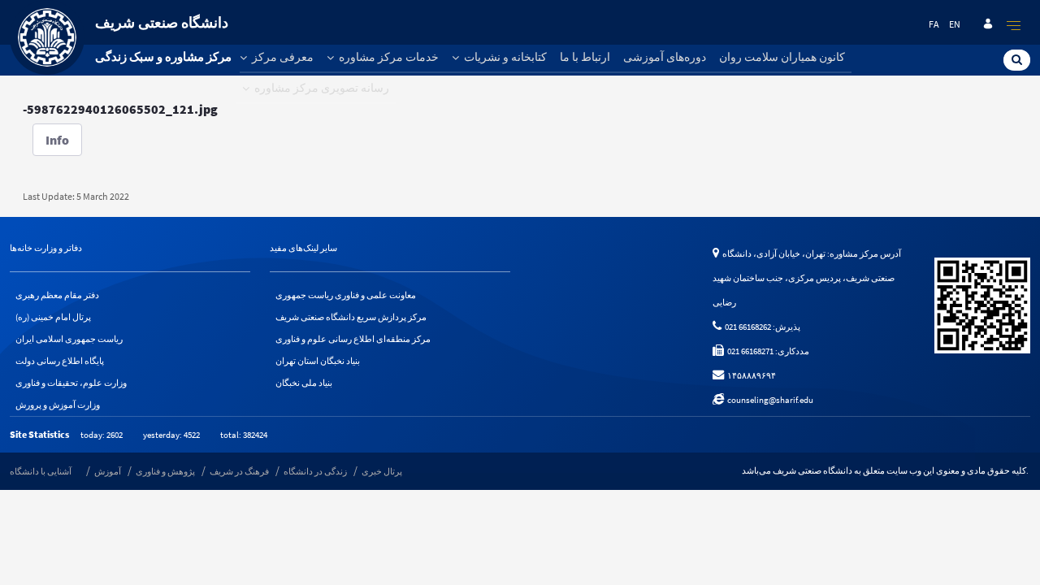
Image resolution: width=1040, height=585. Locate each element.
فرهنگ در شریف (239, 471)
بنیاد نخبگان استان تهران (317, 360)
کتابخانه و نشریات (504, 57)
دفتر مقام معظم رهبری (57, 295)
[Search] (1016, 59)
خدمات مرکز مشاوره (387, 57)
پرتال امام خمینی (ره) (53, 317)
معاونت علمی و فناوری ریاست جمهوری (345, 295)
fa (934, 24)
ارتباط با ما (585, 57)
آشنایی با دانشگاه (41, 471)
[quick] (1014, 25)
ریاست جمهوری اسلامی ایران (69, 338)
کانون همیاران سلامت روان (782, 57)
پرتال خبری (382, 471)
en (954, 24)
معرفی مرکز (281, 57)
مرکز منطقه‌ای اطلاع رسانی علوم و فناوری (353, 338)
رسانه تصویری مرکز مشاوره (320, 87)
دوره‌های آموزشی (664, 57)
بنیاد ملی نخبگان (303, 382)
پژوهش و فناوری (165, 471)
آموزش (107, 471)
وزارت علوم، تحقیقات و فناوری (71, 382)
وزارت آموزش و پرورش (57, 404)
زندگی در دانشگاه (315, 471)
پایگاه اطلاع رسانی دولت (59, 360)
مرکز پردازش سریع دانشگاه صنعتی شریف (351, 317)
